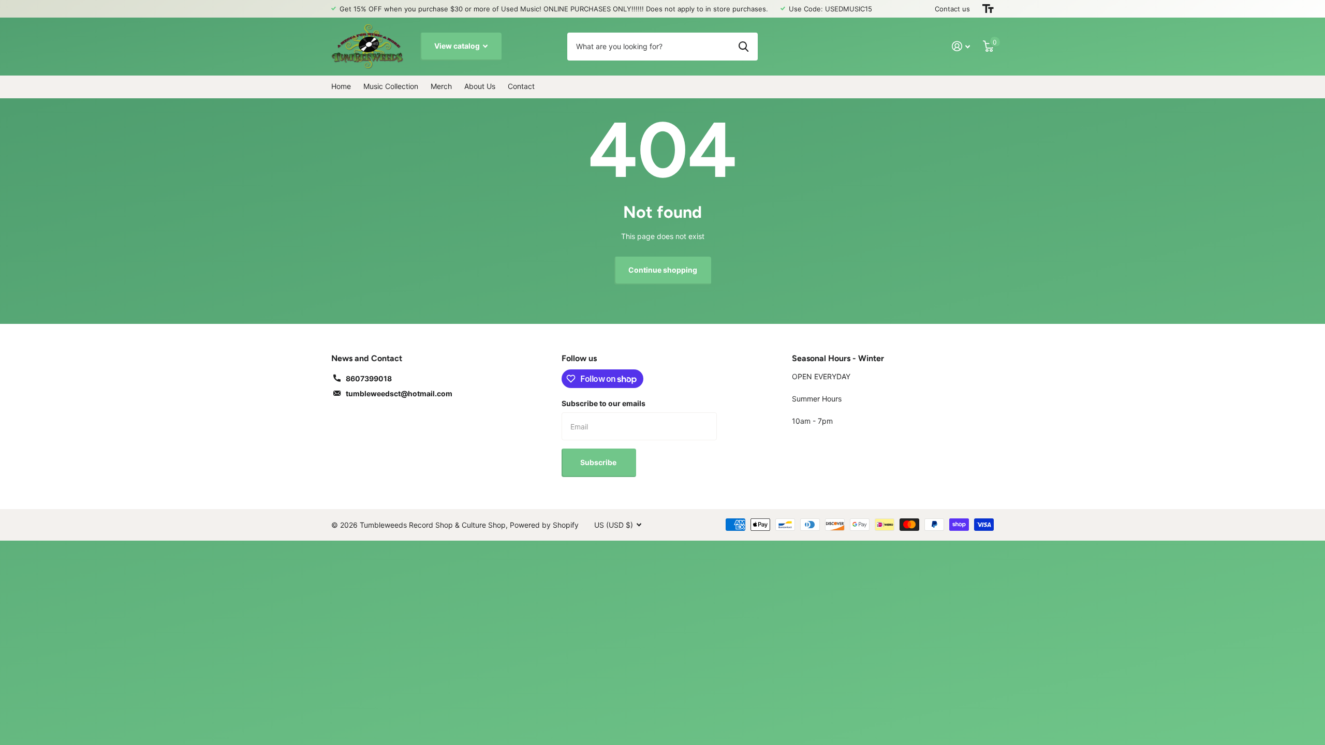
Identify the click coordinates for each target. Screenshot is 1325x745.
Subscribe (599, 462)
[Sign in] (961, 46)
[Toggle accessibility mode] (988, 9)
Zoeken (743, 47)
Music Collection (390, 86)
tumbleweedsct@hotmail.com (399, 393)
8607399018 (369, 378)
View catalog (457, 45)
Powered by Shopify (544, 524)
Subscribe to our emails (603, 403)
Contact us (952, 9)
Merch (441, 86)
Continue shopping (662, 269)
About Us (479, 86)
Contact (521, 86)
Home (341, 86)
